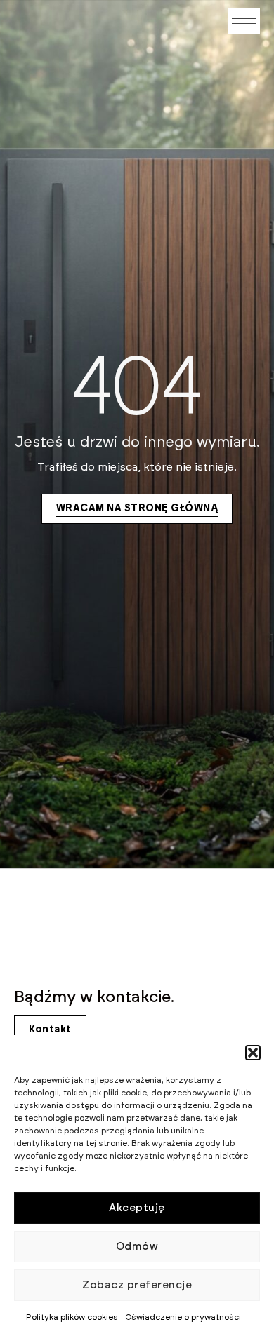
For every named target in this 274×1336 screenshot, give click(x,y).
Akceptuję (137, 1208)
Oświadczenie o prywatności (183, 1317)
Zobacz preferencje (137, 1285)
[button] (253, 1053)
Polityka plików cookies (72, 1317)
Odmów (137, 1246)
